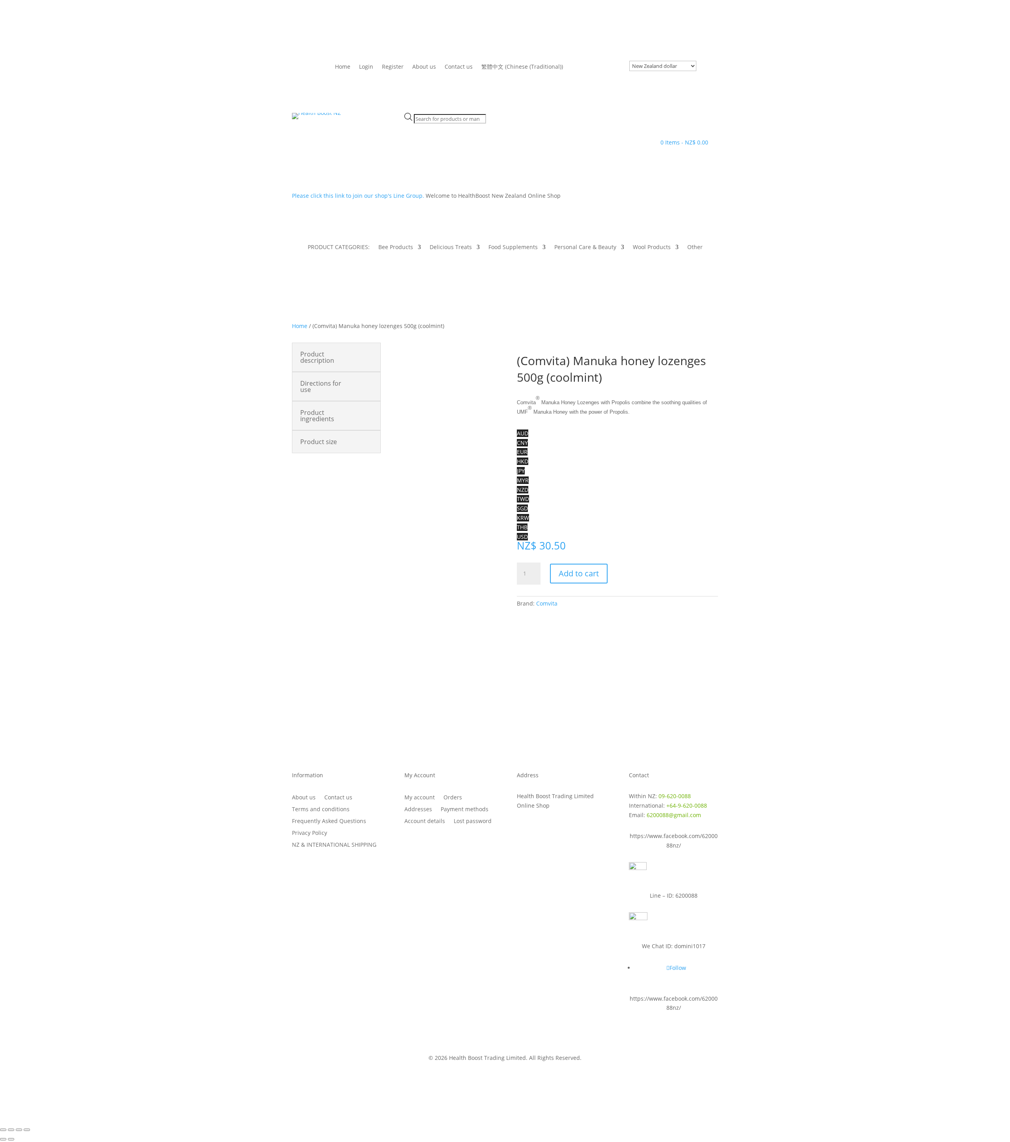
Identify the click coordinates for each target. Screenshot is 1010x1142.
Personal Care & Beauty (585, 247)
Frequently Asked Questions (329, 821)
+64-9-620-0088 (686, 805)
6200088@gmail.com (674, 815)
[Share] (19, 1130)
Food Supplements (513, 247)
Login (366, 67)
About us (424, 67)
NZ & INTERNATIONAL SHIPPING (334, 845)
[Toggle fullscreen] (11, 1130)
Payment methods (464, 809)
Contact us (459, 67)
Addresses (418, 809)
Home (342, 67)
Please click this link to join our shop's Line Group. (359, 195)
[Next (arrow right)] (11, 1139)
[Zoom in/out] (3, 1130)
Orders (452, 798)
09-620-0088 (674, 796)
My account (419, 798)
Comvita (546, 603)
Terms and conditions (321, 809)
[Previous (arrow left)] (3, 1139)
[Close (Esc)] (27, 1130)
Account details (424, 821)
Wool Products (652, 247)
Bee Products (395, 247)
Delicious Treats (451, 247)
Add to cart (579, 573)
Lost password (473, 821)
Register (393, 67)
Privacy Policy (309, 833)
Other (695, 247)
